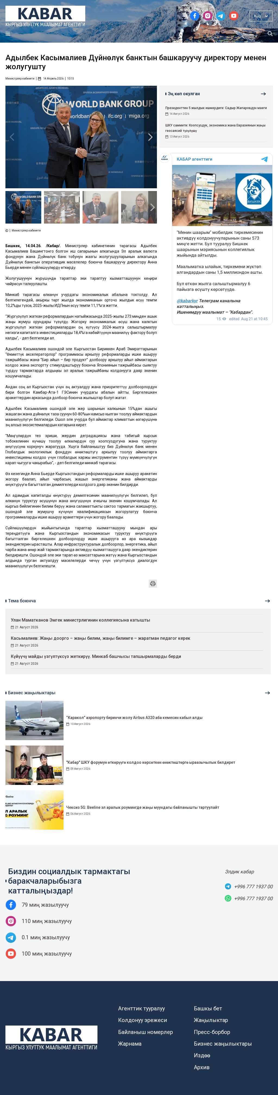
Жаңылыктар (211, 1020)
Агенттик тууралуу (141, 1008)
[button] (150, 137)
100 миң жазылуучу (47, 953)
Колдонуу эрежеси (142, 1020)
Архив (202, 1067)
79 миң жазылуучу (45, 905)
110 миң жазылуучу (47, 921)
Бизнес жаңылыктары (223, 1043)
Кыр (257, 16)
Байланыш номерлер (145, 1032)
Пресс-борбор (212, 1032)
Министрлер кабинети (19, 78)
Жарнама (129, 1043)
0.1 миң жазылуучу (46, 937)
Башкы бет (208, 1008)
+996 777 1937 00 (253, 886)
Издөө (202, 1055)
